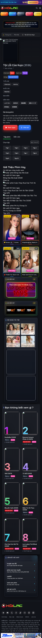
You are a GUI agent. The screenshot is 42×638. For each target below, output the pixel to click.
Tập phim (7, 137)
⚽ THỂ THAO (37, 13)
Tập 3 (25, 148)
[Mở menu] (40, 8)
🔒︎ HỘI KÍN (4, 13)
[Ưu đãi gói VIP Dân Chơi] (21, 289)
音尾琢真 (14, 107)
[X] (11, 612)
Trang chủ (8, 35)
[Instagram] (33, 612)
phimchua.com (10, 22)
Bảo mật (11, 617)
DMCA (27, 617)
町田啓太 (6, 107)
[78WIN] (21, 635)
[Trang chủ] (9, 8)
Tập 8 (35, 153)
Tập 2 (16, 148)
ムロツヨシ (7, 103)
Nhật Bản (6, 91)
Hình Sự (15, 84)
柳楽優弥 (23, 103)
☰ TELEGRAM (12, 13)
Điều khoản (20, 617)
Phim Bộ (16, 35)
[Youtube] (24, 612)
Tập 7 (25, 153)
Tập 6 (16, 153)
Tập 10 (16, 158)
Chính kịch (7, 84)
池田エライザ (32, 103)
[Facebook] (16, 612)
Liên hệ (33, 617)
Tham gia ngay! (33, 2)
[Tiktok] (20, 612)
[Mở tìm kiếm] (37, 8)
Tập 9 (7, 158)
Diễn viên (17, 137)
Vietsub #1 (35, 142)
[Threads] (29, 612)
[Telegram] (3, 612)
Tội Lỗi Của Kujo (30, 35)
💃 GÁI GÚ (29, 13)
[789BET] (21, 310)
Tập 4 (35, 148)
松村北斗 (15, 103)
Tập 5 (7, 153)
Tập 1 (7, 148)
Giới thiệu (4, 617)
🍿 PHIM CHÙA (21, 13)
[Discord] (7, 612)
